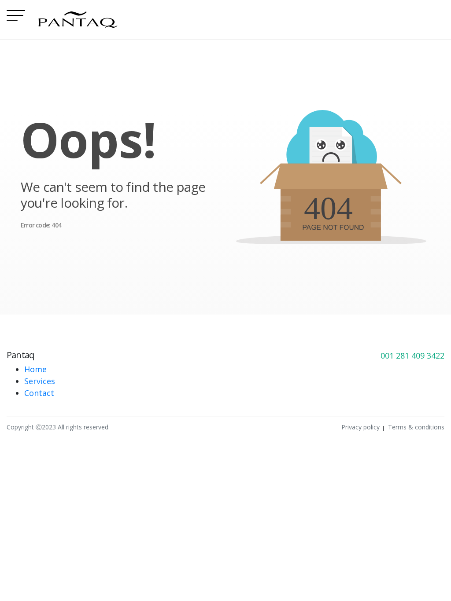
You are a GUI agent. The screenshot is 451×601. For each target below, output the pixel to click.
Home (35, 369)
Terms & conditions (416, 427)
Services (39, 381)
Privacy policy (360, 427)
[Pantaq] (78, 19)
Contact (39, 393)
